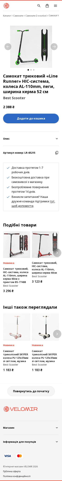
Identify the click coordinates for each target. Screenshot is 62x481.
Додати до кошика (31, 118)
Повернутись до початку (31, 391)
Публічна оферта (11, 471)
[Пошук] (38, 5)
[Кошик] (47, 5)
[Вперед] (57, 253)
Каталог (7, 15)
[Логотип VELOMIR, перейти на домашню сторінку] (6, 5)
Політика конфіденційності (16, 476)
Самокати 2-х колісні (35, 15)
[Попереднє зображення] (7, 46)
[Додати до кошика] (26, 289)
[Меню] (55, 5)
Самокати (18, 15)
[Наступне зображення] (54, 46)
